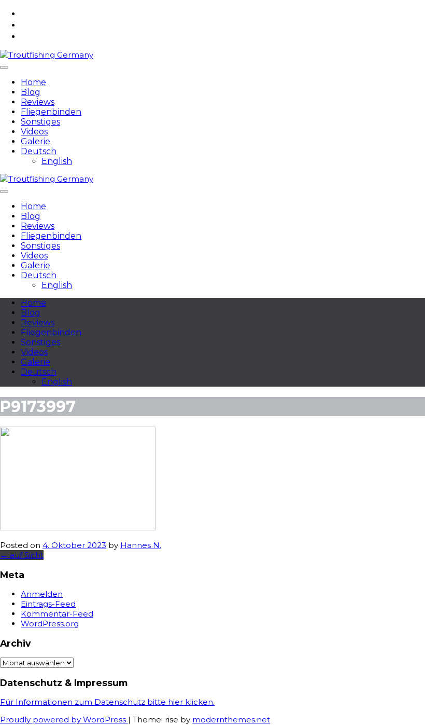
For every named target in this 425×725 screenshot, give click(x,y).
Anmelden (42, 594)
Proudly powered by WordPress (64, 719)
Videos (34, 131)
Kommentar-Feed (57, 614)
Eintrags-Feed (48, 604)
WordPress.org (50, 623)
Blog (30, 92)
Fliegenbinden (51, 112)
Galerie (35, 141)
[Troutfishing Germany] (46, 55)
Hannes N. (140, 545)
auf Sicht (22, 555)
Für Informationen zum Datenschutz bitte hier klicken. (107, 702)
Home (33, 82)
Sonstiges (40, 122)
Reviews (37, 102)
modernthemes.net (231, 719)
